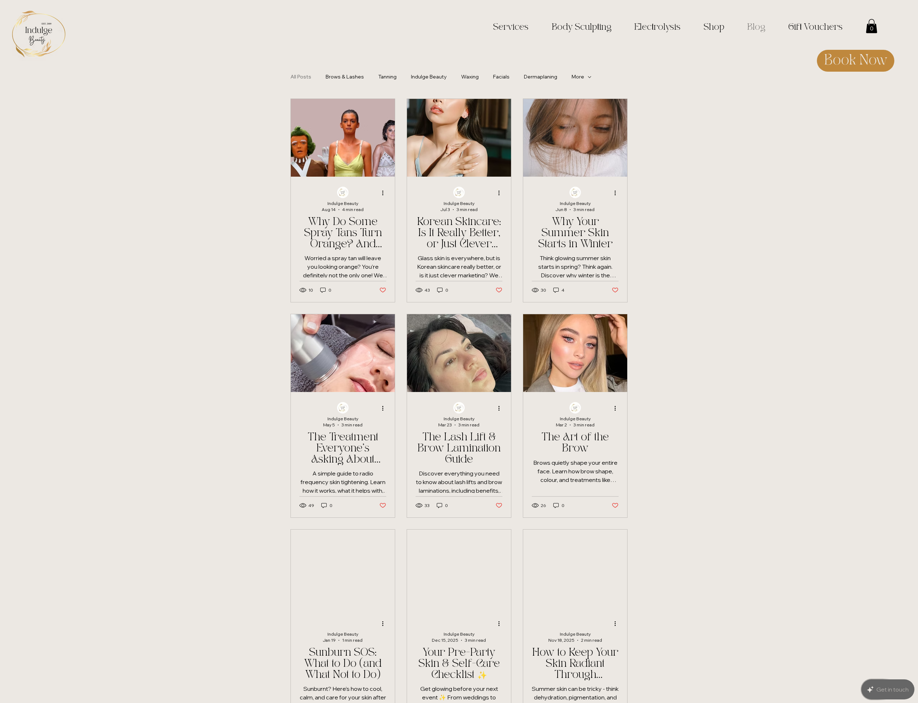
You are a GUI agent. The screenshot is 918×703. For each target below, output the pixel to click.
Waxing (470, 76)
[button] (871, 26)
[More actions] (385, 192)
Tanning (387, 76)
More (578, 76)
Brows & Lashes (345, 76)
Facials (501, 76)
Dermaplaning (540, 76)
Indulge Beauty (429, 76)
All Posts (300, 76)
